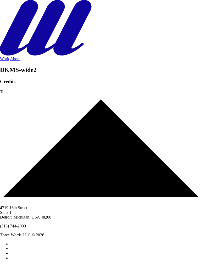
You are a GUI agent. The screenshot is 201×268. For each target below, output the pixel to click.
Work (4, 59)
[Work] (100, 54)
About (15, 59)
